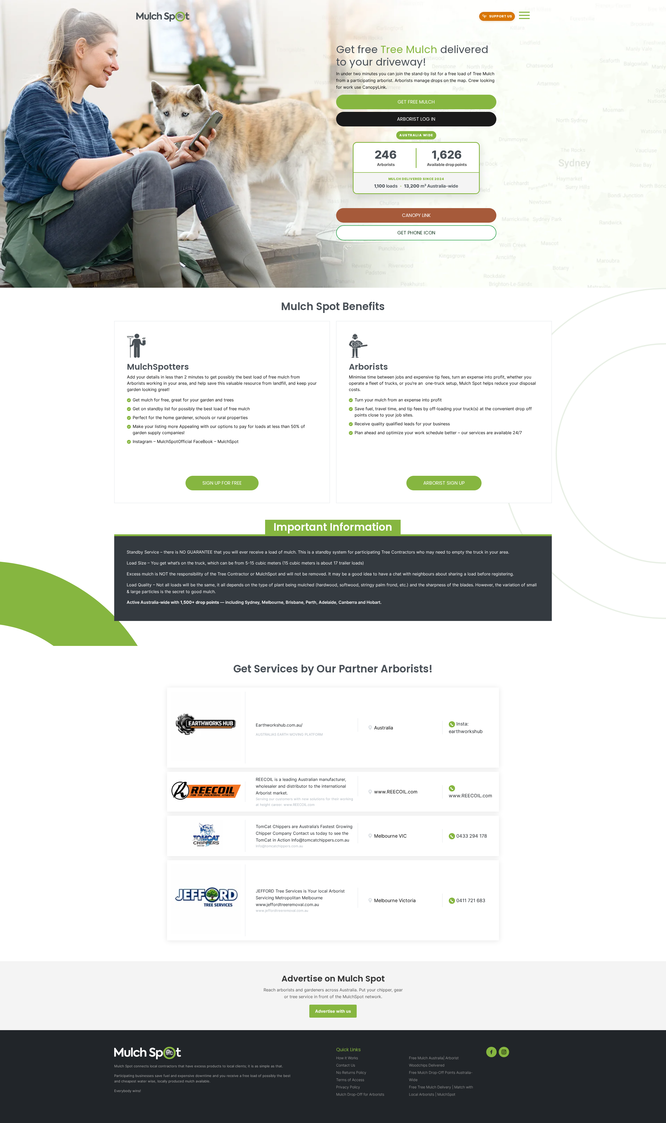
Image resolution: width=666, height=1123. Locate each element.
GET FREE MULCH (416, 102)
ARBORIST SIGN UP (444, 483)
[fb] (491, 1052)
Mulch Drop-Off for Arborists (360, 1094)
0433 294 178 (471, 836)
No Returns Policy (351, 1072)
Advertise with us (333, 1011)
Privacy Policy (348, 1087)
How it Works (347, 1058)
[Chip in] (497, 16)
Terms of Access (350, 1079)
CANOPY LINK (416, 215)
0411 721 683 (470, 900)
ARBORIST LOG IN (416, 119)
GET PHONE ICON (416, 232)
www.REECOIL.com (470, 795)
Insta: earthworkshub (466, 727)
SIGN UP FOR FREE (222, 483)
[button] (524, 15)
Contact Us (345, 1065)
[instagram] (504, 1052)
